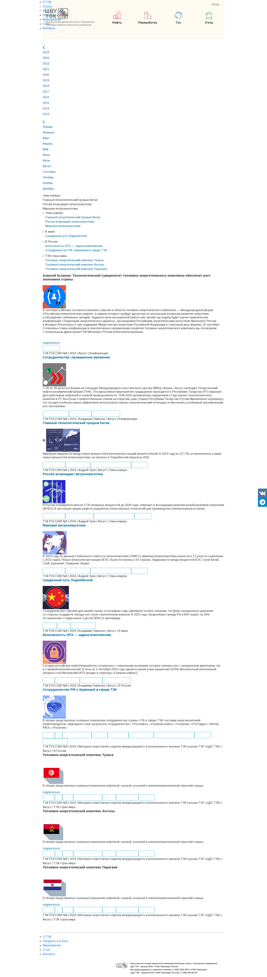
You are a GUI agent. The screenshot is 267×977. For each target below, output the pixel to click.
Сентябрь (49, 171)
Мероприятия (52, 19)
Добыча (109, 797)
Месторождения (55, 741)
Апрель (47, 143)
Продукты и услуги (55, 941)
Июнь (46, 154)
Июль (46, 160)
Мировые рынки (78, 464)
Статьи (47, 6)
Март (46, 138)
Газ (58, 735)
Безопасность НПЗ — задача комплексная (77, 635)
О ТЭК (47, 2)
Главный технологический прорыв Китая (76, 423)
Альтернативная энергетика (111, 464)
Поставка (99, 735)
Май (45, 149)
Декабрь (48, 188)
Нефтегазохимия (55, 413)
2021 (46, 69)
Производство (80, 413)
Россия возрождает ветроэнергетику (73, 474)
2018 (46, 86)
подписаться (51, 342)
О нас (46, 949)
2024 (46, 52)
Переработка (118, 735)
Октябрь (48, 177)
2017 (46, 91)
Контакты (49, 28)
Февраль (48, 132)
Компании (51, 348)
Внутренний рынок (105, 413)
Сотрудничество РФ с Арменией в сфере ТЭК (80, 689)
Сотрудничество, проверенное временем (76, 357)
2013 (46, 114)
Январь (48, 126)
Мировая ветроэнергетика (64, 525)
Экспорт (49, 625)
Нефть (48, 680)
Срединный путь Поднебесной (68, 580)
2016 (46, 97)
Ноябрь (48, 183)
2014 (46, 108)
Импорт (64, 625)
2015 (46, 102)
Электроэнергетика (77, 735)
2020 (46, 74)
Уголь (68, 797)
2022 (46, 63)
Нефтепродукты (67, 680)
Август (47, 166)
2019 (46, 80)
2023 (46, 57)
